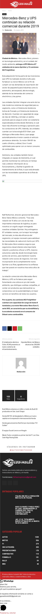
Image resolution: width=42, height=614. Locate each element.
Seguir (21, 391)
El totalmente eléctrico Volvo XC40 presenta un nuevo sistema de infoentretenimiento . (11, 345)
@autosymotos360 (21, 450)
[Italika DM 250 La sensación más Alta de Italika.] (7, 499)
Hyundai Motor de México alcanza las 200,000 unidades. (30, 344)
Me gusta (8, 391)
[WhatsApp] (20, 328)
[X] (9, 328)
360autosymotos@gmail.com (24, 477)
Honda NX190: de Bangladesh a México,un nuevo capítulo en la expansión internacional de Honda (19, 417)
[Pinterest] (15, 328)
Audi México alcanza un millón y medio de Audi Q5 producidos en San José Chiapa (20, 410)
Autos (10, 11)
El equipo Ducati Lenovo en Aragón (14, 430)
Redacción (8, 30)
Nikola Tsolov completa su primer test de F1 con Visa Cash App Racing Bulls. (20, 436)
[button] (21, 607)
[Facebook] (4, 328)
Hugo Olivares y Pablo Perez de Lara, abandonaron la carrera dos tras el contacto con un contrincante (27, 510)
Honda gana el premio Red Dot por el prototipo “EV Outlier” (20, 424)
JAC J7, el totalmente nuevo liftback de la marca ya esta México (27, 521)
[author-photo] (21, 368)
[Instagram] (10, 483)
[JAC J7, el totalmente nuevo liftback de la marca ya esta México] (7, 522)
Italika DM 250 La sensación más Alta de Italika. (27, 497)
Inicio (4, 11)
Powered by (8, 613)
